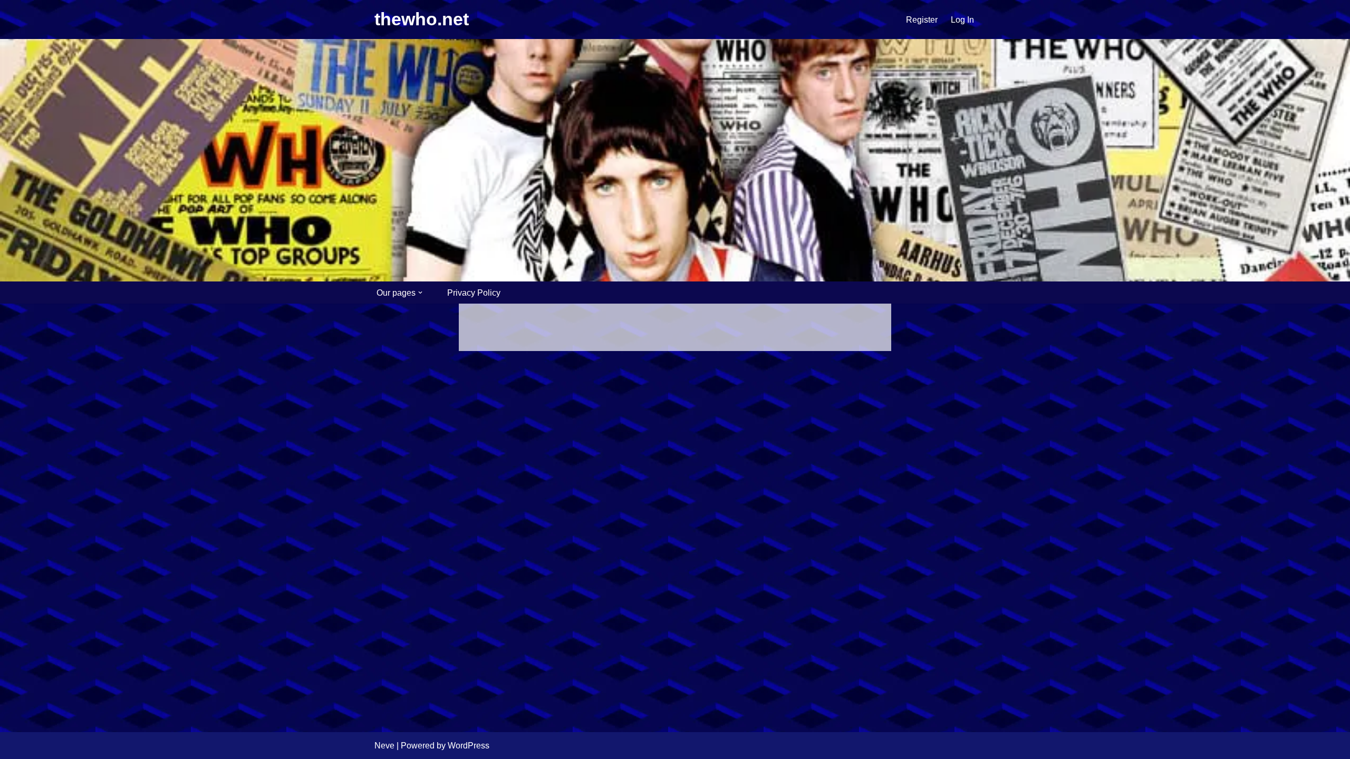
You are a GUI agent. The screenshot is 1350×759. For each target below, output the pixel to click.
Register (922, 19)
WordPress (468, 745)
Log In (962, 19)
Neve (384, 745)
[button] (420, 292)
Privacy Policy (473, 292)
